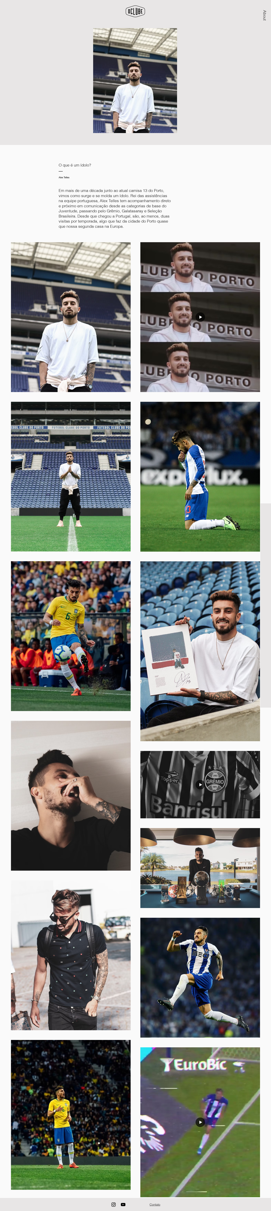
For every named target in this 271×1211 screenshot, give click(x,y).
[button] (264, 15)
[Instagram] (113, 1204)
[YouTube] (123, 1204)
